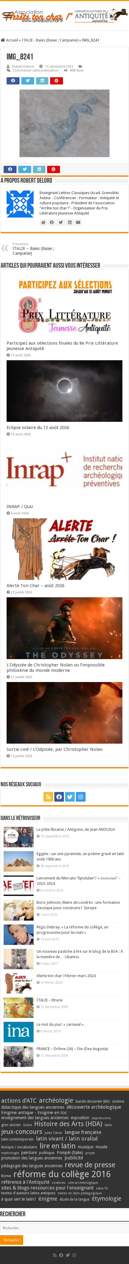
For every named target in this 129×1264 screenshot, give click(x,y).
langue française (83, 1132)
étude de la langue (74, 1199)
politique (46, 1152)
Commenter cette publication (35, 70)
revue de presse (90, 1165)
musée (101, 1146)
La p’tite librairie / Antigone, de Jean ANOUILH (76, 829)
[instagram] (81, 797)
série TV (102, 1188)
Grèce (27, 1125)
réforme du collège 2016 (62, 1174)
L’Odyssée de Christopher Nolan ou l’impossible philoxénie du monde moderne (56, 667)
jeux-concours (21, 1131)
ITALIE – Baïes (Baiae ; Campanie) (33, 249)
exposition (80, 1117)
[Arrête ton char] (64, 15)
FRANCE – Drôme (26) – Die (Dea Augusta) (72, 1048)
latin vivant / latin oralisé (67, 1138)
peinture (29, 1152)
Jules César (53, 1133)
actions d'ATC (19, 1100)
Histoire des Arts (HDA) (68, 1124)
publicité (73, 1158)
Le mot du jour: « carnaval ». (60, 1024)
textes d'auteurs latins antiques (28, 1193)
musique (85, 1146)
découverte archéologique (94, 1107)
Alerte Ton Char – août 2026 (35, 585)
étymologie (106, 1198)
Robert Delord (23, 67)
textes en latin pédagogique (80, 1193)
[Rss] (48, 797)
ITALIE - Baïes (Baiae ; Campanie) (50, 40)
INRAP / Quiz (20, 506)
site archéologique (83, 1182)
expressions (101, 1118)
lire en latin (58, 1146)
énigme (47, 1198)
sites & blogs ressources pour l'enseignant (47, 1188)
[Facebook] (59, 797)
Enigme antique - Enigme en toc (34, 1112)
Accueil (11, 40)
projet (90, 1153)
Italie (108, 1125)
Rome (6, 1176)
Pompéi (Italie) (70, 1152)
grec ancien (11, 1124)
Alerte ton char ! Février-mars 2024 (66, 975)
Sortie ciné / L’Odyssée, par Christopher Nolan (55, 749)
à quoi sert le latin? (18, 1199)
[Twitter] (70, 797)
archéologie (56, 1100)
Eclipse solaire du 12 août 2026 (38, 427)
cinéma (118, 1101)
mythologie (10, 1153)
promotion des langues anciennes (31, 1158)
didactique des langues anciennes (32, 1107)
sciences (59, 1182)
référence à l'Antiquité (25, 1182)
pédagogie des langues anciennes (31, 1165)
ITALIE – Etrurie (50, 1000)
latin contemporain (17, 1139)
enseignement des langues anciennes (34, 1117)
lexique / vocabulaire (19, 1147)
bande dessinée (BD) (93, 1101)
